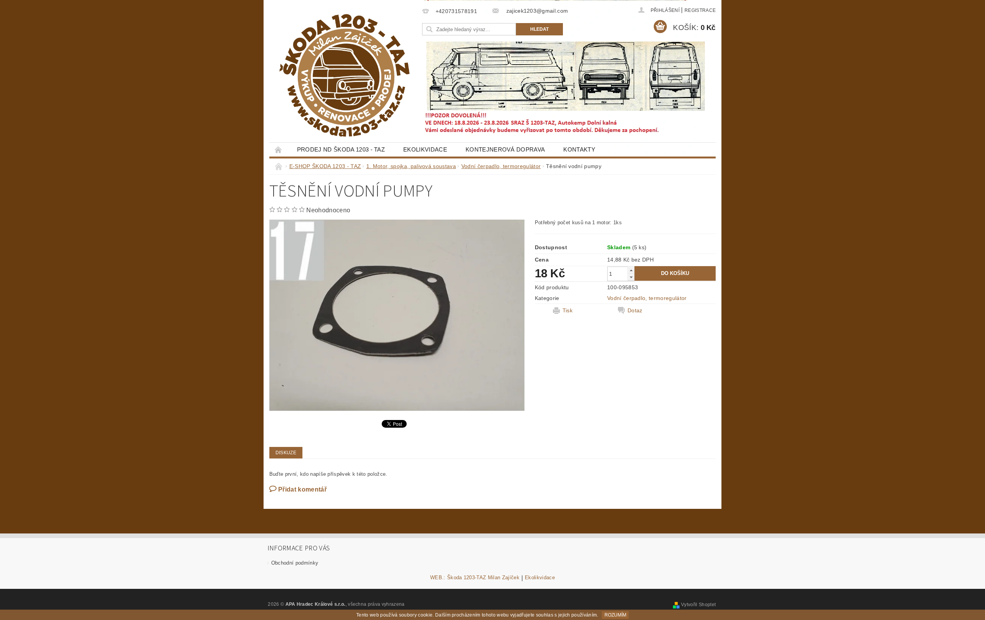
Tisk (568, 310)
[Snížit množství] (631, 277)
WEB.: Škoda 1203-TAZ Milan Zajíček (474, 577)
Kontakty (579, 149)
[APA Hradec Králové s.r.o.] (344, 75)
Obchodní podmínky (294, 563)
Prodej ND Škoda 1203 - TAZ (341, 149)
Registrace (700, 10)
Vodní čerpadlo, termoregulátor (647, 298)
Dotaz (635, 310)
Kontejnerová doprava (505, 149)
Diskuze (285, 452)
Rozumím (615, 615)
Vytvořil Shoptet (698, 604)
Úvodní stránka (278, 149)
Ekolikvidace (425, 149)
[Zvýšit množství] (631, 270)
